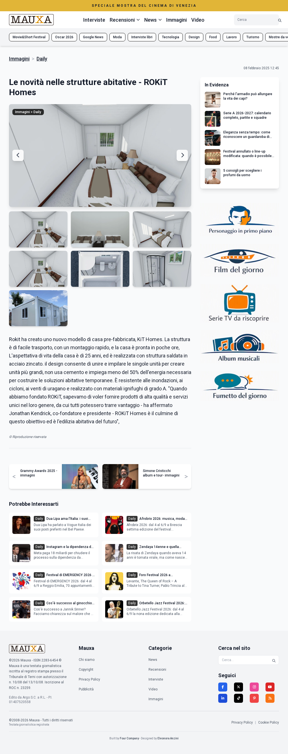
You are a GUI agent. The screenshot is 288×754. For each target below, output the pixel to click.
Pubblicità (86, 689)
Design (194, 37)
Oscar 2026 (64, 37)
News (152, 660)
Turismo (252, 37)
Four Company (129, 738)
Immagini (176, 20)
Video (197, 20)
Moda (117, 37)
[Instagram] (254, 687)
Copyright (86, 670)
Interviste (94, 20)
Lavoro (231, 37)
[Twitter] (238, 687)
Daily (42, 59)
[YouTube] (270, 687)
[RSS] (270, 698)
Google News (93, 37)
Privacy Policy (89, 679)
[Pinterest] (254, 698)
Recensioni (157, 670)
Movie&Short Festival (29, 37)
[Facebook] (222, 687)
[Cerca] (280, 20)
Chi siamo (86, 660)
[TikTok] (238, 698)
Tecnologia (170, 37)
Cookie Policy (268, 722)
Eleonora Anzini (168, 738)
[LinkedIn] (222, 698)
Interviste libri (141, 37)
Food (213, 37)
